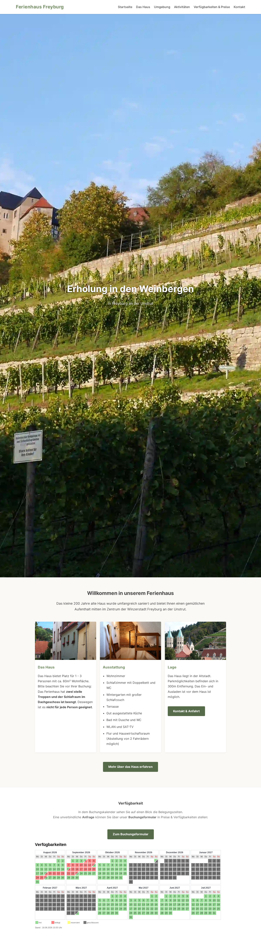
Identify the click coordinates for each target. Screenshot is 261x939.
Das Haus (143, 7)
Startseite (125, 7)
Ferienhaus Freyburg (40, 7)
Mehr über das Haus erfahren (130, 767)
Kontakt (239, 7)
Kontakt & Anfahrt (186, 711)
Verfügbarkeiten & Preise (212, 7)
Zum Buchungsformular (130, 834)
